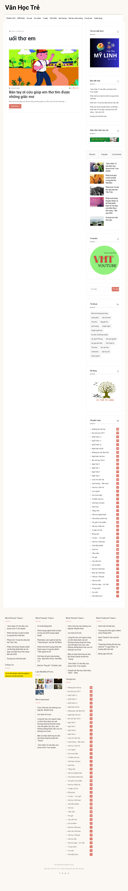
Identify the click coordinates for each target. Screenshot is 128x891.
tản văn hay (105, 347)
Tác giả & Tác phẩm (99, 522)
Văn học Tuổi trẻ (98, 487)
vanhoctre (94, 352)
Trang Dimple (15, 88)
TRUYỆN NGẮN (97, 546)
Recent (92, 154)
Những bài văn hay (98, 429)
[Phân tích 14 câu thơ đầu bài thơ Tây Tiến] (97, 190)
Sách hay (95, 507)
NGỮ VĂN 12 (96, 437)
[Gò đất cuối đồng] (58, 686)
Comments (116, 154)
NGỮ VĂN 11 (96, 441)
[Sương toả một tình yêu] (97, 221)
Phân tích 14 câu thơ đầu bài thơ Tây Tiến (104, 103)
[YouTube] (65, 873)
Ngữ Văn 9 (96, 464)
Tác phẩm (37, 18)
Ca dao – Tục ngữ (98, 538)
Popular (104, 154)
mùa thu (94, 322)
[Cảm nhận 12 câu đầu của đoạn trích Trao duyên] (97, 167)
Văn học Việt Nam (98, 542)
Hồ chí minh (106, 318)
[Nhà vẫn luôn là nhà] (40, 686)
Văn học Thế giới (98, 577)
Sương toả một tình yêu (98, 116)
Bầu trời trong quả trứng (99, 313)
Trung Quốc (96, 588)
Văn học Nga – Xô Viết (100, 584)
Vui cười (95, 592)
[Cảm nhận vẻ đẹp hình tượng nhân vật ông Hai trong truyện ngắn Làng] (40, 681)
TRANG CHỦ (10, 18)
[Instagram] (68, 873)
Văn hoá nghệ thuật (99, 514)
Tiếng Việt (95, 511)
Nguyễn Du (104, 322)
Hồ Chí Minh (96, 565)
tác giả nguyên (111, 339)
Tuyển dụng (98, 18)
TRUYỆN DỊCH (97, 596)
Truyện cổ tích (97, 530)
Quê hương (62, 18)
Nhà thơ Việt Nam (98, 569)
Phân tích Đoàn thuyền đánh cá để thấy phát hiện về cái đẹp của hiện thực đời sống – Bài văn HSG (104, 109)
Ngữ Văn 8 (96, 472)
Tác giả (29, 18)
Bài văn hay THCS (98, 460)
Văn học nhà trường (75, 18)
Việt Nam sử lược (98, 503)
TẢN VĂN (53, 18)
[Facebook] (59, 873)
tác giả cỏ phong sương (99, 335)
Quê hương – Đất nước (100, 483)
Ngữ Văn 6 (96, 476)
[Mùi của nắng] (49, 686)
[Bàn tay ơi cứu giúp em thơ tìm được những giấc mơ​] (44, 67)
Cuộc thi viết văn (98, 480)
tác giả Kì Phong (96, 339)
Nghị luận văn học (98, 456)
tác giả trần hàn (96, 343)
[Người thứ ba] (49, 681)
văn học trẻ (106, 352)
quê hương (95, 326)
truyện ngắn (106, 326)
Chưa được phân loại (99, 518)
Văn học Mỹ (96, 580)
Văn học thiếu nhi (98, 526)
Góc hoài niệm (97, 495)
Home (12, 31)
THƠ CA (95, 549)
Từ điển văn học (98, 499)
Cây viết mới (96, 561)
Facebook (88, 18)
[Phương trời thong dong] (58, 681)
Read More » (15, 106)
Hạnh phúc (95, 318)
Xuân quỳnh (95, 356)
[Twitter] (62, 873)
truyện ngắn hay (96, 330)
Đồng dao (95, 534)
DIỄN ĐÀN (21, 18)
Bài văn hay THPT (98, 433)
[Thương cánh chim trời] (40, 692)
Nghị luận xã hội (97, 449)
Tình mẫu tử (110, 343)
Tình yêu (94, 347)
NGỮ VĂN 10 (96, 445)
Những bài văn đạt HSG (100, 452)
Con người (96, 491)
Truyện (45, 18)
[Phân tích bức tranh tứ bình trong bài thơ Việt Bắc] (97, 179)
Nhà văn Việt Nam (98, 573)
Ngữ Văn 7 (96, 468)
